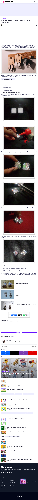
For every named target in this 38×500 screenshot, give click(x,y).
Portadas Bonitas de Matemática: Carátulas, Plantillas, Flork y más (18, 408)
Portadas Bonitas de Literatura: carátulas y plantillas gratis (17, 399)
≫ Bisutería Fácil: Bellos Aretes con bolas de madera (26, 304)
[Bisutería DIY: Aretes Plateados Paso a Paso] (7, 294)
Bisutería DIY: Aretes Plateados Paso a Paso (24, 294)
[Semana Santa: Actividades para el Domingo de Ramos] (3, 428)
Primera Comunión (18, 394)
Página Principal (3, 18)
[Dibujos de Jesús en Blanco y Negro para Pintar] (3, 423)
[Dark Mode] (34, 2)
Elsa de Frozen (3, 485)
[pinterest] (11, 472)
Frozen (2, 487)
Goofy (11, 487)
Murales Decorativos (16, 436)
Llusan (21, 496)
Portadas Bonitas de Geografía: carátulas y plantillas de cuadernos (18, 404)
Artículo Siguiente (33, 346)
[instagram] (3, 472)
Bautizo (3, 394)
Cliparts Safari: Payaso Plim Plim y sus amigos (15, 389)
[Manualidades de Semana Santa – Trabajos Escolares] (3, 432)
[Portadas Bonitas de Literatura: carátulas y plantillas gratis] (3, 400)
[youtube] (1, 472)
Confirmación (31, 394)
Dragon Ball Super (12, 482)
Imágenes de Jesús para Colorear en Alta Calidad (15, 418)
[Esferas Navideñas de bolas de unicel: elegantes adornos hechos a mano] (3, 460)
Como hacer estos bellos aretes (22, 283)
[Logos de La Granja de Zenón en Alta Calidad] (3, 381)
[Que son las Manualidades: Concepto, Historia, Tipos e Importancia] (3, 385)
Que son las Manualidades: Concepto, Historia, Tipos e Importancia (18, 385)
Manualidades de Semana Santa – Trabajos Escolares (16, 431)
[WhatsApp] (24, 315)
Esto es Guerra (12, 485)
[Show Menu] (1, 2)
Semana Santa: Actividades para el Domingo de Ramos (16, 427)
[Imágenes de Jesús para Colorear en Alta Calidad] (3, 419)
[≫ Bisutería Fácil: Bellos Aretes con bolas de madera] (7, 305)
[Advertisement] (19, 9)
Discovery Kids (12, 480)
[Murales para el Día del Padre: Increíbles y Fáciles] (3, 447)
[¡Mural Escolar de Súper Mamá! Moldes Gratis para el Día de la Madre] (3, 455)
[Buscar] (36, 2)
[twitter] (7, 472)
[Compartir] (36, 25)
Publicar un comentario (19, 332)
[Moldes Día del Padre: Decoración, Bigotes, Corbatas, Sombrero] (3, 442)
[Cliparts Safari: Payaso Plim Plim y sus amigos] (3, 390)
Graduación (25, 394)
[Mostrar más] (28, 315)
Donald (2, 482)
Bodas (7, 394)
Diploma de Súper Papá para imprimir (13, 450)
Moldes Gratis (9, 436)
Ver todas (34, 278)
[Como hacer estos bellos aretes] (7, 284)
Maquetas (3, 436)
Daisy (2, 480)
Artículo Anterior (4, 346)
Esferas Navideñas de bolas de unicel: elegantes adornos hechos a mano (19, 459)
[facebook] (9, 472)
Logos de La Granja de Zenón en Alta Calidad (14, 380)
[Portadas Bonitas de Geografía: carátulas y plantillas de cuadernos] (3, 404)
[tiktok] (5, 472)
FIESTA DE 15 (12, 394)
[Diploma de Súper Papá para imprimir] (3, 451)
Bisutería (12, 336)
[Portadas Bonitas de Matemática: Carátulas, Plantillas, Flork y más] (3, 409)
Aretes (8, 18)
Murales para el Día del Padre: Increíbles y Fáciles (15, 446)
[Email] (26, 315)
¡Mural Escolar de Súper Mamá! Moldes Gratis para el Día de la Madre (19, 455)
